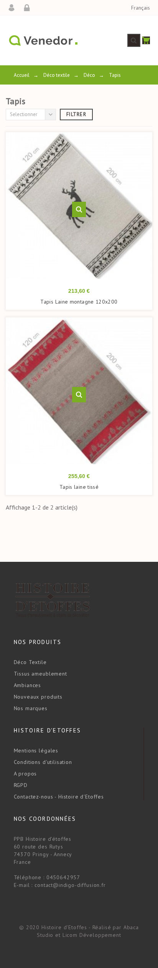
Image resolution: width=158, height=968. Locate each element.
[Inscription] (29, 7)
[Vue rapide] (79, 209)
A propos (25, 773)
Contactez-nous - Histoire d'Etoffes (59, 796)
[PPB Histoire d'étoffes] (42, 40)
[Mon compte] (14, 7)
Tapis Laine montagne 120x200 (78, 301)
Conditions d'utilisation (43, 762)
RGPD (21, 785)
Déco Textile (30, 662)
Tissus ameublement (40, 673)
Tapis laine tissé (79, 486)
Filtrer (76, 114)
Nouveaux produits (38, 696)
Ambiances (27, 685)
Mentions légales (36, 750)
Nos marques (31, 708)
